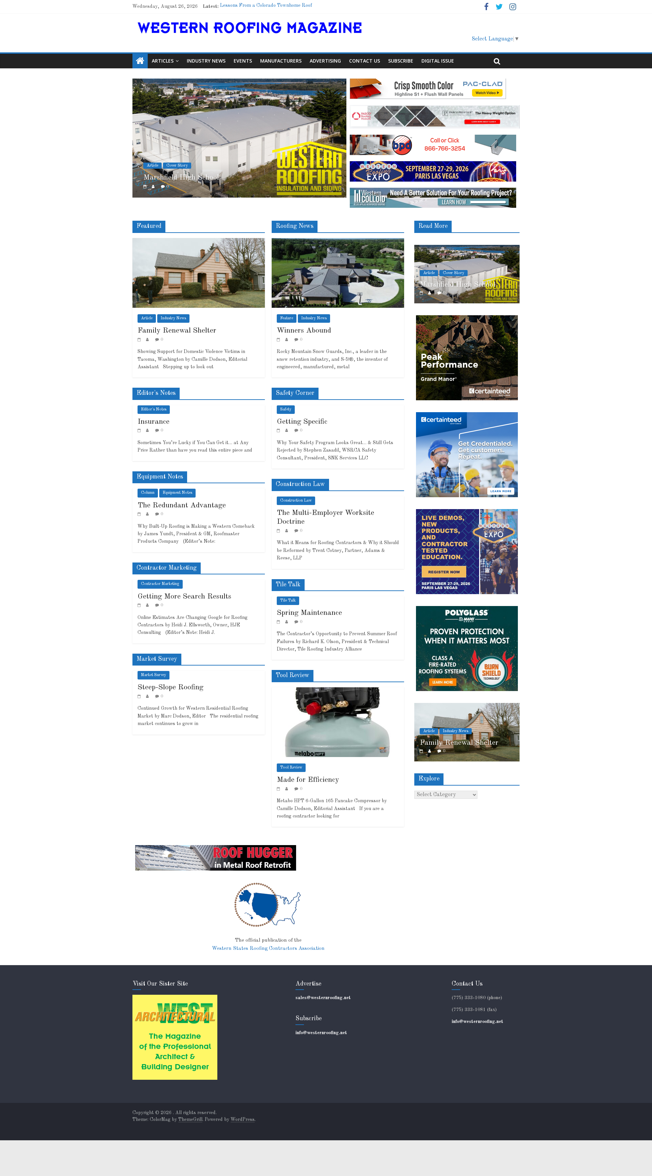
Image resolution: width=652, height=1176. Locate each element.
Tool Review (291, 768)
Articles (163, 60)
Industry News (206, 60)
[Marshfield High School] (239, 82)
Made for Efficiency (308, 780)
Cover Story (177, 166)
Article (152, 166)
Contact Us (364, 60)
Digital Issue (437, 60)
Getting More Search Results (184, 596)
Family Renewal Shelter (177, 330)
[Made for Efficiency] (338, 691)
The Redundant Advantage (182, 505)
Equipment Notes (177, 493)
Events (243, 60)
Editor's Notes (153, 409)
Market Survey (153, 675)
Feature (286, 318)
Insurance (153, 421)
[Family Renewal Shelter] (198, 242)
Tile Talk (288, 601)
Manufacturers (281, 60)
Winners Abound (304, 330)
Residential (513, 264)
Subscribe (400, 60)
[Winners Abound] (338, 242)
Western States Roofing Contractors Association (268, 948)
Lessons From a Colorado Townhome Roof (266, 6)
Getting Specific (302, 421)
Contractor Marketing (160, 584)
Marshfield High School (181, 177)
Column (148, 493)
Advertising (325, 60)
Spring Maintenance (309, 613)
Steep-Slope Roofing (170, 687)
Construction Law (296, 501)
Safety (285, 409)
